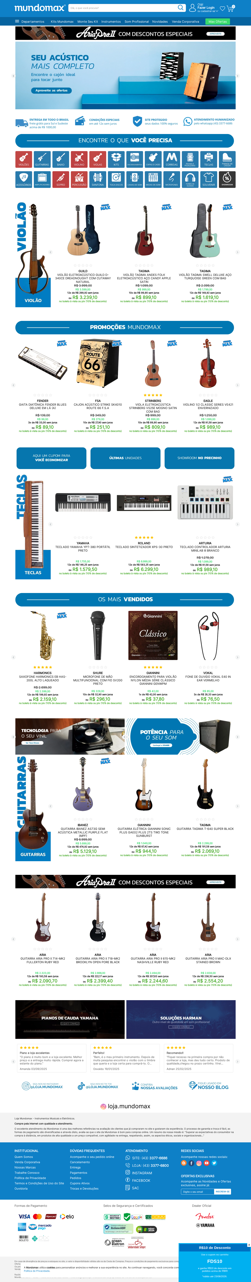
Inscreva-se (222, 1191)
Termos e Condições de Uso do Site (39, 1183)
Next (237, 76)
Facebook (141, 1181)
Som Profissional (137, 21)
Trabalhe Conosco (27, 1172)
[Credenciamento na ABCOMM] (156, 1218)
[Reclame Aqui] (119, 1230)
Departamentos (33, 21)
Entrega (75, 1167)
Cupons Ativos (80, 1183)
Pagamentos (78, 1172)
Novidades (160, 21)
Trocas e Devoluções (84, 1188)
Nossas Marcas (25, 1167)
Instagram (142, 1173)
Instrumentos (111, 21)
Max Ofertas (218, 21)
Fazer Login (206, 7)
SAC (135, 1188)
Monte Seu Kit (88, 21)
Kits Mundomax (62, 21)
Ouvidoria (21, 1188)
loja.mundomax (128, 1106)
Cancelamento (80, 1162)
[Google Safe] (134, 1218)
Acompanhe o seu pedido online (92, 1157)
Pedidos (75, 1178)
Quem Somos (24, 1157)
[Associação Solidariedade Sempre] (137, 1243)
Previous (13, 76)
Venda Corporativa (185, 21)
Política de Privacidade (30, 1178)
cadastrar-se (208, 11)
